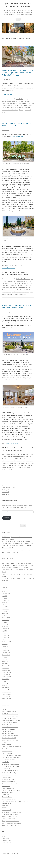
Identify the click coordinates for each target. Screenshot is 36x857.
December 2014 (6, 670)
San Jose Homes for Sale (25, 105)
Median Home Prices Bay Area (10, 773)
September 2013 (6, 698)
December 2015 (6, 652)
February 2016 (6, 648)
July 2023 (4, 604)
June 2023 (5, 607)
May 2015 (4, 659)
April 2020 (5, 613)
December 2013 (6, 692)
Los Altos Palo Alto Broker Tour (10, 770)
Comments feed (6, 840)
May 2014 (4, 685)
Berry (3, 563)
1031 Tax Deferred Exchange (10, 714)
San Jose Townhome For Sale (19, 465)
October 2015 (6, 655)
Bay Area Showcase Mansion (10, 735)
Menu (18, 19)
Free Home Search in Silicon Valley (11, 746)
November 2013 (6, 694)
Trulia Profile (5, 494)
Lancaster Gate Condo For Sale (19, 290)
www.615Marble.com (16, 136)
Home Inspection (7, 753)
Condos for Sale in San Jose (17, 461)
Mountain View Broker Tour (9, 779)
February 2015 (6, 666)
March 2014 (5, 687)
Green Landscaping (7, 751)
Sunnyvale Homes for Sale (9, 816)
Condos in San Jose (24, 101)
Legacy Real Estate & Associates (11, 766)
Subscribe (7, 518)
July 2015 (4, 657)
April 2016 (5, 646)
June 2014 (5, 683)
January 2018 (5, 637)
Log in (3, 836)
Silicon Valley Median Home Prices (11, 812)
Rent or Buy (5, 794)
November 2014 (6, 672)
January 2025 (5, 600)
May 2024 (4, 602)
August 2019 (5, 620)
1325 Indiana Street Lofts (9, 718)
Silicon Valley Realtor (17, 110)
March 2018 (5, 635)
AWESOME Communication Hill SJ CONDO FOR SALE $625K (16, 306)
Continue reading (8, 94)
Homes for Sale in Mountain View (11, 755)
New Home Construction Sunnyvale (12, 784)
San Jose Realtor (18, 107)
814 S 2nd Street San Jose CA (10, 727)
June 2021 (5, 611)
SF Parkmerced (6, 810)
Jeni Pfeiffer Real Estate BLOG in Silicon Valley (18, 5)
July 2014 (4, 681)
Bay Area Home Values (8, 729)
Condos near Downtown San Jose (11, 103)
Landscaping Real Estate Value (10, 764)
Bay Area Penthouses (8, 733)
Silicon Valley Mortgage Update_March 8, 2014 (20, 563)
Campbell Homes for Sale (9, 738)
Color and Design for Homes (10, 740)
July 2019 (4, 622)
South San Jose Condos (18, 292)
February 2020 (6, 615)
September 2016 (6, 642)
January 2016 (5, 650)
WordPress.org (6, 843)
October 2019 (6, 618)
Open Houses (6, 786)
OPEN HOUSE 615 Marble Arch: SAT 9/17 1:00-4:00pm (17, 124)
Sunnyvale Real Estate (8, 819)
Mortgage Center (7, 490)
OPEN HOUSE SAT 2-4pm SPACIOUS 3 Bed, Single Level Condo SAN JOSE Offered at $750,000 (17, 72)
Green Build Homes (7, 749)
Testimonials (5, 492)
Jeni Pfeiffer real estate (11, 105)
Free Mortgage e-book (8, 487)
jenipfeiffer (5, 569)
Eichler (4, 742)
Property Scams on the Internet (11, 790)
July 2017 (4, 639)
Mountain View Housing (8, 781)
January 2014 (5, 690)
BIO (3, 485)
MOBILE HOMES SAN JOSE (9, 775)
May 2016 (4, 644)
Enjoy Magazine (6, 744)
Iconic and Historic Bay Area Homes (12, 757)
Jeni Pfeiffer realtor (19, 463)
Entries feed (5, 838)
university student (7, 565)
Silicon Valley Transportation (10, 814)
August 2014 (5, 679)
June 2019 (5, 624)
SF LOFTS (4, 808)
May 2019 (4, 626)
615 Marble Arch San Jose (23, 279)
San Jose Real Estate (8, 107)
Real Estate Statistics (8, 792)
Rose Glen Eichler (7, 797)
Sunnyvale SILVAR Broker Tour (10, 821)
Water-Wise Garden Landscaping (11, 823)
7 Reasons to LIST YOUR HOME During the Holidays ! (16, 541)
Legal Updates (6, 768)
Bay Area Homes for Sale (9, 731)
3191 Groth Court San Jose (9, 722)
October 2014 (6, 674)
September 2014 (6, 677)
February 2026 (6, 591)
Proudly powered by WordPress (10, 853)
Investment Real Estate (8, 760)
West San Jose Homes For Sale (10, 825)
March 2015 (5, 663)
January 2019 (5, 628)
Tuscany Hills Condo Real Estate (19, 467)
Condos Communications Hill (10, 101)
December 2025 (6, 594)
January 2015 (5, 668)
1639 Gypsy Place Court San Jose (11, 720)
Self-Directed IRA (7, 803)
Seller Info (5, 805)
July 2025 (4, 596)
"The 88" (4, 709)
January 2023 (5, 609)
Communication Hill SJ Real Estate (14, 283)
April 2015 (5, 661)
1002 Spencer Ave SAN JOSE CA (10, 711)
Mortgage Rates (6, 777)
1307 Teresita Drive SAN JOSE (10, 716)
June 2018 (5, 633)
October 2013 (6, 696)
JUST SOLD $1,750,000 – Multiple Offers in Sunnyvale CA (17, 543)
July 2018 (4, 631)
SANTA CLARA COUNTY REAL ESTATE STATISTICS (15, 801)
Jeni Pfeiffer (19, 99)
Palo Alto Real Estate (8, 788)
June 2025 (5, 598)
